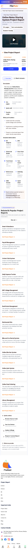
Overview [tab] (8, 78)
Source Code (4, 511)
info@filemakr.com (8, 536)
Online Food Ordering (8, 384)
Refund (18, 543)
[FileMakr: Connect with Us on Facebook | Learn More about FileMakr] (6, 539)
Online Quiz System (8, 368)
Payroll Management (8, 242)
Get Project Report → (8, 237)
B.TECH (2, 485)
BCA (2, 498)
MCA (2, 501)
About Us (3, 514)
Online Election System (9, 352)
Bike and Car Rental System (10, 338)
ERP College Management (10, 290)
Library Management (8, 400)
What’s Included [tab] (20, 78)
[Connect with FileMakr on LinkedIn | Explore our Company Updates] (12, 539)
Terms (8, 543)
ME (1, 495)
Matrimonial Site (7, 322)
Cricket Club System (8, 258)
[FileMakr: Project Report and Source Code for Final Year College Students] (2, 539)
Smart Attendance (8, 226)
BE (1, 492)
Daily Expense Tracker (9, 274)
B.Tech (11, 68)
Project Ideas (4, 508)
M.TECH (2, 489)
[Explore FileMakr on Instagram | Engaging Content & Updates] (9, 539)
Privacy (13, 543)
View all (13, 220)
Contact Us (3, 517)
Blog (2, 521)
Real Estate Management (10, 306)
